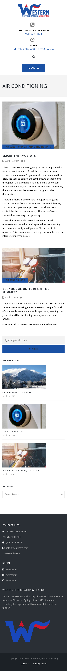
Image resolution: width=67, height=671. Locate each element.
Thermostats (43, 146)
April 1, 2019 (11, 297)
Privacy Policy (40, 663)
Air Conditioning (15, 146)
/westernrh (11, 569)
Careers (25, 663)
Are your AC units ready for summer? (25, 290)
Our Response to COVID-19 (16, 392)
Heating (30, 146)
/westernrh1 (12, 580)
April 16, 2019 (12, 160)
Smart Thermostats (19, 156)
